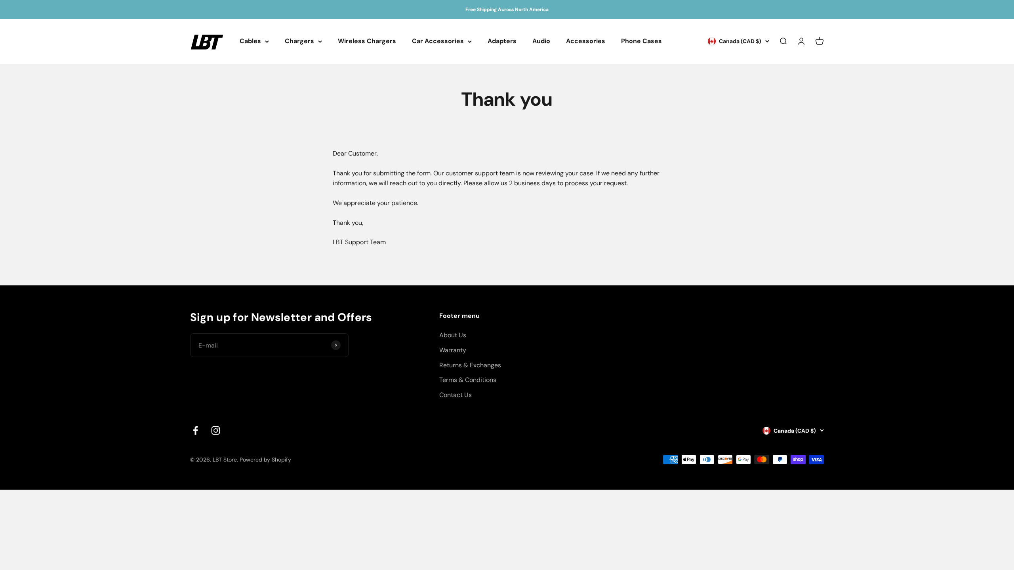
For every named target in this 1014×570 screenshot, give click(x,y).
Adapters (502, 41)
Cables (250, 41)
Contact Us (455, 395)
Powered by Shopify (265, 459)
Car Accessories (438, 41)
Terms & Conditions (467, 380)
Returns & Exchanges (470, 365)
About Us (452, 335)
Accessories (585, 41)
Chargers (299, 41)
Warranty (452, 350)
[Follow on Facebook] (195, 430)
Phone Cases (641, 41)
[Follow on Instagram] (215, 430)
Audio (541, 41)
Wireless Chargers (367, 41)
